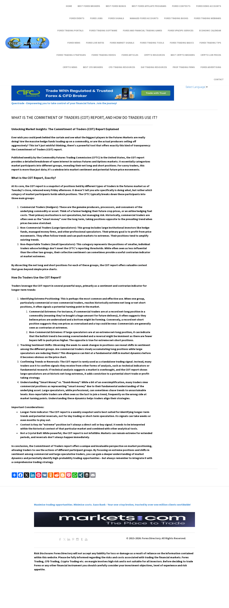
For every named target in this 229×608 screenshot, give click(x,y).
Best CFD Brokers (93, 67)
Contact (219, 79)
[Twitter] (64, 539)
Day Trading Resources (154, 67)
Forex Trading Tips (210, 42)
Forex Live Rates (95, 42)
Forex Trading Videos (104, 55)
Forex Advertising (211, 67)
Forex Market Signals (122, 42)
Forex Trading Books (176, 18)
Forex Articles (130, 55)
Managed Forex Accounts (144, 18)
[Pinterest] (73, 539)
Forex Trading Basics (182, 42)
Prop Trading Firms (184, 67)
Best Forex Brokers (89, 6)
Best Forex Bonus (116, 6)
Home (69, 6)
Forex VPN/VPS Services (180, 30)
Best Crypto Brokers (183, 55)
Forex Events (76, 18)
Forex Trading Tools (152, 42)
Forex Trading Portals (70, 30)
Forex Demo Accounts (208, 6)
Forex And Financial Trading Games (142, 30)
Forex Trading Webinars (207, 18)
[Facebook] (60, 539)
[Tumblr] (81, 539)
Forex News (73, 42)
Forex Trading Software (103, 30)
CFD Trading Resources (122, 67)
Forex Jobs (96, 18)
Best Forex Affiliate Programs (149, 6)
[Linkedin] (68, 539)
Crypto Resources (154, 55)
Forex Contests (181, 6)
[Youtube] (86, 539)
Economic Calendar (210, 30)
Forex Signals (116, 18)
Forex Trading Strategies (71, 55)
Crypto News (70, 67)
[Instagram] (77, 539)
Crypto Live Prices (211, 55)
